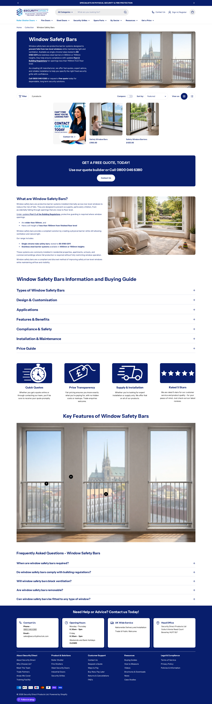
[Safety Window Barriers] (142, 119)
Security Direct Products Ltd (36, 694)
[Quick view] (118, 108)
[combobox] (92, 12)
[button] (18, 2)
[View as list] (192, 96)
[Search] (125, 12)
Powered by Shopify (58, 694)
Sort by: (140, 96)
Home (19, 27)
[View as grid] (184, 96)
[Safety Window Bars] (106, 119)
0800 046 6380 (30, 629)
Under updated (38, 214)
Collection (29, 27)
